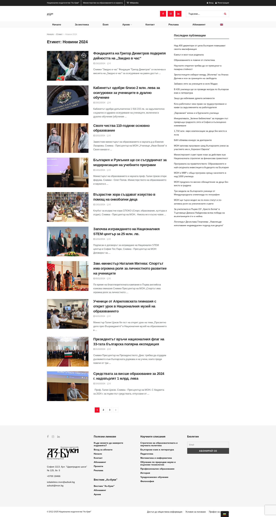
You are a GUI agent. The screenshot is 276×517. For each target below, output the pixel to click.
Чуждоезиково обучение (154, 477)
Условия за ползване (195, 512)
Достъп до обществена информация (164, 512)
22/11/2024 (100, 135)
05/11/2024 (100, 278)
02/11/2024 (100, 316)
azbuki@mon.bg (55, 485)
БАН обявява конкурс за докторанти (193, 140)
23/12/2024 (100, 63)
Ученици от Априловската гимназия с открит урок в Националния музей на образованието (124, 306)
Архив (126, 24)
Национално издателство (63, 3)
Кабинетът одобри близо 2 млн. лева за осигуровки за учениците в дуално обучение (126, 93)
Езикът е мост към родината (189, 54)
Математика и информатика (156, 458)
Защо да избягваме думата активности (194, 98)
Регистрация (223, 3)
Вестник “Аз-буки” (104, 486)
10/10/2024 (100, 384)
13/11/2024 (100, 204)
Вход (210, 3)
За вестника (82, 24)
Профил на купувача (219, 512)
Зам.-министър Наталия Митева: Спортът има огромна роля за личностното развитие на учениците (129, 268)
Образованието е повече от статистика (194, 60)
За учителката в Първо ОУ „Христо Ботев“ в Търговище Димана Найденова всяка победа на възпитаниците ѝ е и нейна (199, 213)
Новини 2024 (71, 34)
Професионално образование (157, 468)
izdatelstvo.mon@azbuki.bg (61, 482)
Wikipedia (133, 3)
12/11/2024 (100, 239)
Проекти (98, 466)
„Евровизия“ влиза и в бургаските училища (196, 113)
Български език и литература (157, 449)
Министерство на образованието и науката (103, 3)
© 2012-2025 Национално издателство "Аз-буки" (69, 512)
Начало (56, 24)
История (145, 473)
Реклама (174, 24)
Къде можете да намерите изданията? (108, 444)
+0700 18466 (53, 476)
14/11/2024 (100, 170)
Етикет (59, 34)
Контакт (150, 24)
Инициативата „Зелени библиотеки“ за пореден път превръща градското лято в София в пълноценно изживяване (201, 122)
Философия (147, 481)
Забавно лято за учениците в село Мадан (196, 83)
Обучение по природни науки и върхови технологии (158, 463)
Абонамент (198, 24)
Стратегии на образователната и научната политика (159, 444)
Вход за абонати (103, 449)
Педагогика (146, 453)
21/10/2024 (100, 349)
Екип (105, 24)
